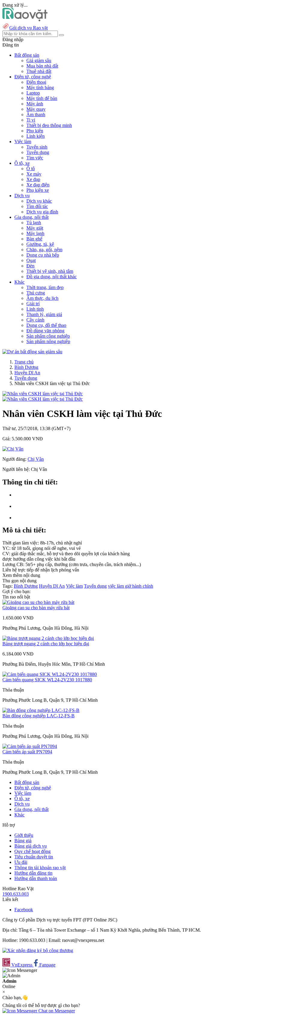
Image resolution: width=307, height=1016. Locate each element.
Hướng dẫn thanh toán (35, 878)
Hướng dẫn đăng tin (33, 873)
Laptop (33, 92)
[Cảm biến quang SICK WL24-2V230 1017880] (49, 674)
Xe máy (33, 173)
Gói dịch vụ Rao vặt (28, 27)
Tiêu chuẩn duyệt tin (33, 856)
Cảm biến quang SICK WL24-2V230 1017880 (47, 679)
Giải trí (33, 303)
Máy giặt (34, 228)
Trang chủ (24, 361)
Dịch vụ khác (39, 201)
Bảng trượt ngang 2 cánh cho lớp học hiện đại (45, 643)
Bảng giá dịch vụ (30, 846)
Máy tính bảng (40, 87)
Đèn (30, 265)
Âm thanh (35, 114)
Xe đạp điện (37, 184)
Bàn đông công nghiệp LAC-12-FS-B (38, 715)
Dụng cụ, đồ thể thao (46, 325)
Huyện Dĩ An (27, 372)
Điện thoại (36, 82)
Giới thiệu (23, 835)
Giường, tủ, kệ (40, 244)
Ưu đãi (20, 862)
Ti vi (30, 119)
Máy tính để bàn (41, 98)
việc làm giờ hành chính (130, 586)
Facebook (23, 909)
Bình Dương (26, 367)
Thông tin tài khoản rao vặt (40, 867)
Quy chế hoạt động (32, 851)
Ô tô (30, 168)
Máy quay (36, 109)
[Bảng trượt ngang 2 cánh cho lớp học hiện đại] (48, 638)
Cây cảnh (35, 319)
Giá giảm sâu (38, 60)
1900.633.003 (15, 894)
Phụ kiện (34, 130)
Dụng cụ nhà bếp (42, 255)
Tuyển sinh (36, 146)
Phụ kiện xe (37, 190)
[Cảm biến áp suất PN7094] (29, 746)
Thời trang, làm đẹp (45, 287)
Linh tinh (35, 309)
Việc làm (74, 586)
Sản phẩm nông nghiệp (48, 341)
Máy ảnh (34, 103)
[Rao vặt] (25, 19)
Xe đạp (33, 179)
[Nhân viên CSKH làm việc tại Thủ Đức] (42, 393)
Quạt (31, 260)
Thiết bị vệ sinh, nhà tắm (49, 271)
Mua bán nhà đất (42, 65)
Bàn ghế (34, 238)
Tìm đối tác (37, 206)
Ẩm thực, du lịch (42, 298)
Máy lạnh (35, 233)
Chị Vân (36, 459)
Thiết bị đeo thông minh (49, 125)
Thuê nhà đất (38, 71)
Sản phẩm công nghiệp (48, 336)
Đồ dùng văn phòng (45, 330)
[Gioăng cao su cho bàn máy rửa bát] (38, 602)
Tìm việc (34, 157)
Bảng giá (22, 840)
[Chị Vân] (12, 448)
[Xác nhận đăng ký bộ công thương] (37, 950)
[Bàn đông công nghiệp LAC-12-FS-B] (40, 710)
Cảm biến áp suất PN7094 (27, 751)
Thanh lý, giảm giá (44, 314)
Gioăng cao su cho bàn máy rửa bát (36, 607)
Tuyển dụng (37, 152)
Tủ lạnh (33, 222)
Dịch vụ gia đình (42, 211)
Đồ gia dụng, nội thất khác (51, 276)
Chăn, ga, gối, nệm (44, 249)
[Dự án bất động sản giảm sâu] (32, 351)
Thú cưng (35, 292)
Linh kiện (35, 136)
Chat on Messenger (56, 1010)
